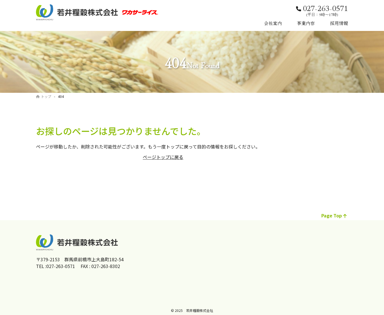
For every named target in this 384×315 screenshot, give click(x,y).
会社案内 (273, 23)
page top (331, 215)
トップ (46, 96)
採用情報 (339, 23)
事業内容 (306, 23)
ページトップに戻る (163, 157)
